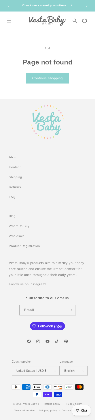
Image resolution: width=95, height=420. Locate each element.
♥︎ (39, 403)
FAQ (12, 197)
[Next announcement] (87, 6)
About (13, 157)
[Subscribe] (71, 310)
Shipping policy (48, 410)
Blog (12, 216)
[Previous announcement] (8, 6)
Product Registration (24, 246)
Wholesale (17, 236)
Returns (15, 187)
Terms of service (24, 410)
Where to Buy (19, 226)
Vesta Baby (30, 403)
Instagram (37, 284)
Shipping (15, 177)
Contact (15, 167)
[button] (9, 20)
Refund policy (52, 403)
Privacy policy (73, 403)
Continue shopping (47, 78)
